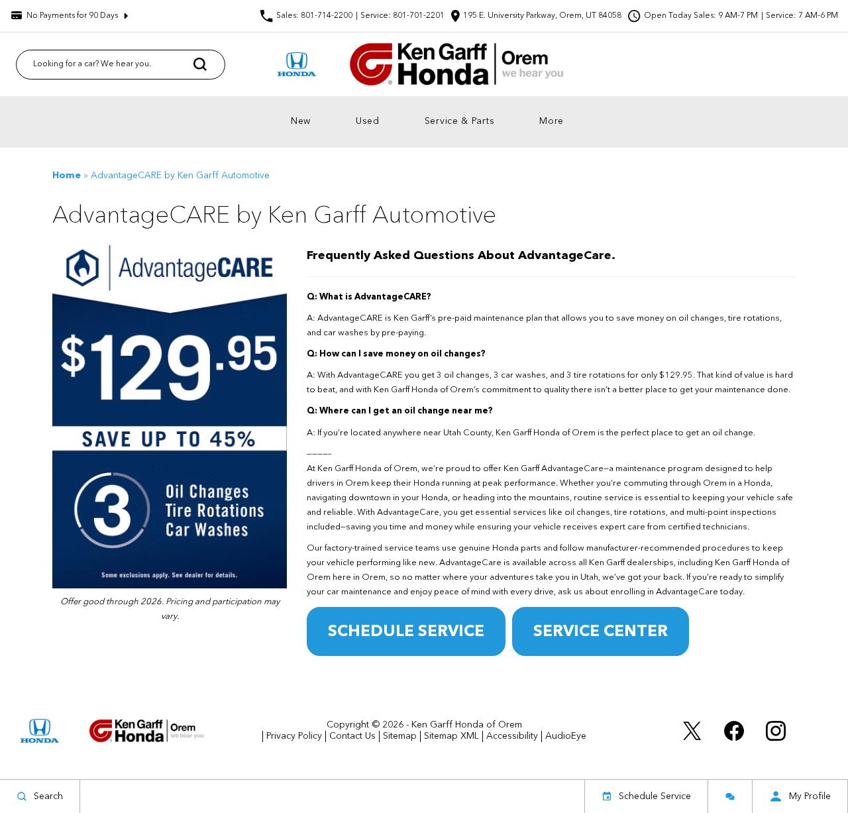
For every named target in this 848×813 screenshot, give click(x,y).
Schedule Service (406, 632)
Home (66, 175)
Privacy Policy (294, 736)
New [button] (304, 124)
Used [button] (371, 124)
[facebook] (734, 731)
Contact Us (352, 736)
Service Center (600, 632)
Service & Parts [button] (460, 124)
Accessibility (512, 736)
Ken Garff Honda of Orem (466, 725)
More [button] (554, 124)
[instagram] (776, 731)
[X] (692, 731)
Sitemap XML (451, 736)
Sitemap (400, 736)
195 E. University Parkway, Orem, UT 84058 (542, 16)
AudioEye (565, 736)
